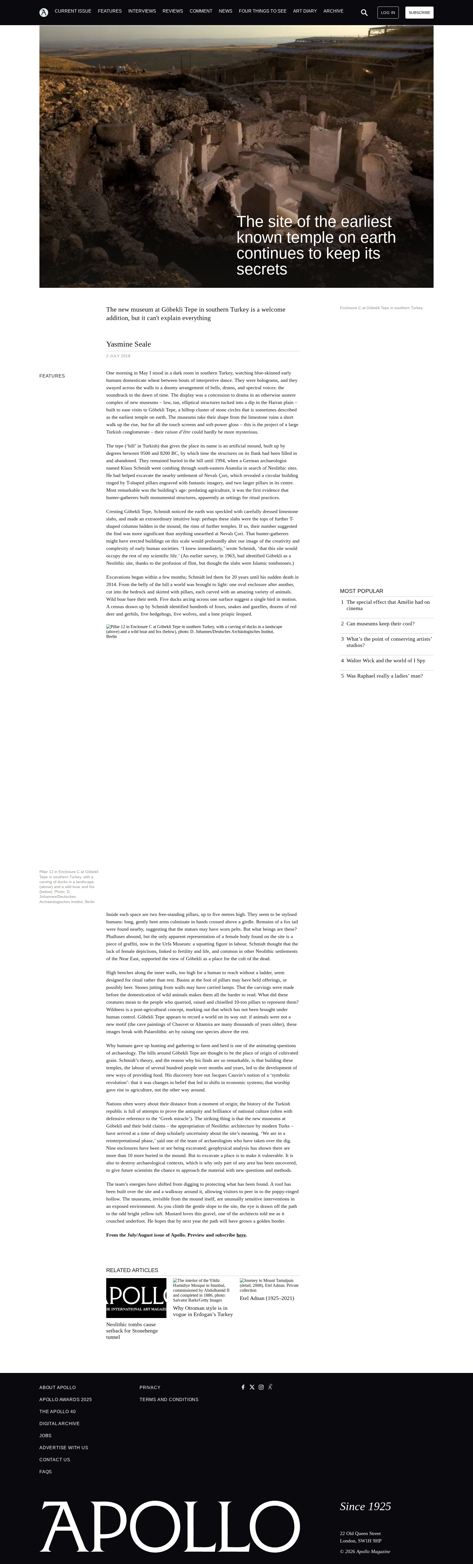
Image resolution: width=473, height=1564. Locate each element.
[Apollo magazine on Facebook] (243, 1388)
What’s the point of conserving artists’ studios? (389, 642)
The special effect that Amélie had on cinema (388, 605)
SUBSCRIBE (419, 12)
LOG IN (388, 12)
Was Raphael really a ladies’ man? (385, 676)
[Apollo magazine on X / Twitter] (252, 1388)
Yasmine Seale (128, 344)
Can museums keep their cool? (381, 623)
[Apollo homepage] (47, 12)
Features (52, 376)
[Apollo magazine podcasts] (270, 1388)
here (241, 1235)
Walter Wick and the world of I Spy (386, 660)
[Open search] (364, 13)
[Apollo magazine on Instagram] (261, 1388)
